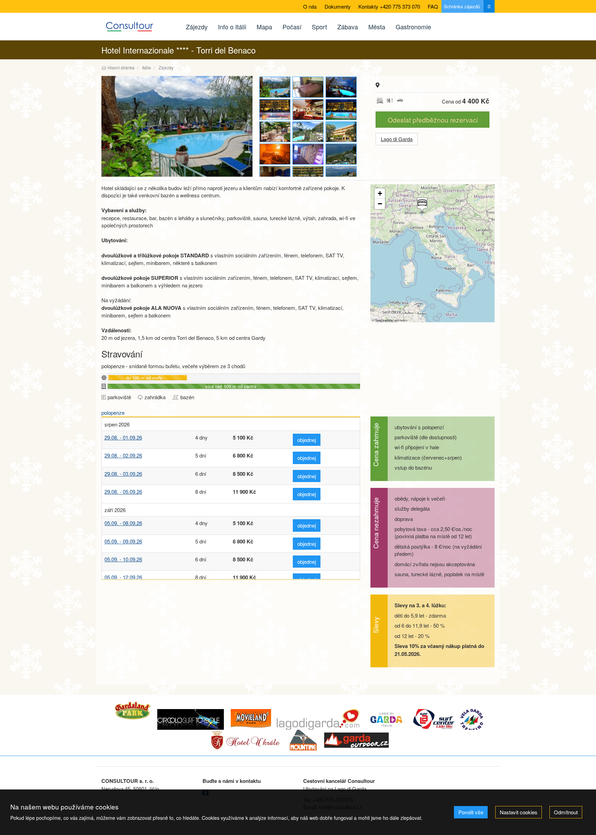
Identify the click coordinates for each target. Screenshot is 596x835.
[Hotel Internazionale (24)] (275, 154)
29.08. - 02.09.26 (123, 455)
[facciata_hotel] (341, 132)
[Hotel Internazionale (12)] (308, 176)
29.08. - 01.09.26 (123, 437)
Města (376, 26)
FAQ (433, 6)
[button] (421, 205)
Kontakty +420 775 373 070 (389, 6)
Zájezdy (197, 26)
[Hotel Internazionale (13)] (275, 109)
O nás (310, 6)
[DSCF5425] (341, 176)
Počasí (291, 26)
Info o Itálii (232, 26)
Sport (319, 26)
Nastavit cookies (518, 812)
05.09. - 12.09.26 (123, 577)
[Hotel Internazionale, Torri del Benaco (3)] (308, 87)
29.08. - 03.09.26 (123, 473)
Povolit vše (470, 812)
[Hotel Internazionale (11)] (341, 154)
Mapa (264, 26)
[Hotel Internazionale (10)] (176, 126)
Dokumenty (338, 6)
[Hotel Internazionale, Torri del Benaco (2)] (275, 176)
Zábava (347, 26)
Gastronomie (413, 26)
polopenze (113, 412)
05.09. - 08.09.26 (123, 523)
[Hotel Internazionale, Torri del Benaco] (341, 109)
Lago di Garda (397, 139)
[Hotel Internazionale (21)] (308, 109)
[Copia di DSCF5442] (341, 87)
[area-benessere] (308, 154)
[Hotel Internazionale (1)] (275, 132)
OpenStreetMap (384, 320)
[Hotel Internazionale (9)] (308, 132)
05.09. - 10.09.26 (123, 559)
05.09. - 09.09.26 (123, 541)
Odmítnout (566, 812)
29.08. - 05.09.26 (123, 491)
